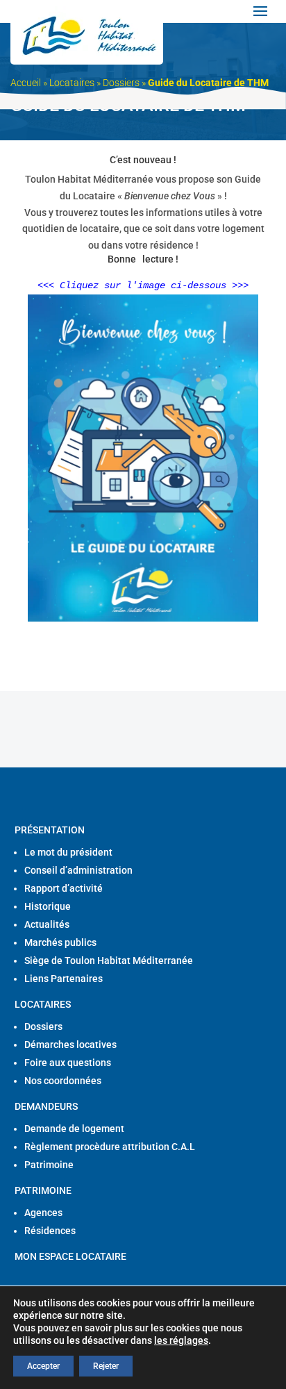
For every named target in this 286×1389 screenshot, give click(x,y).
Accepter (43, 1366)
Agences (43, 1212)
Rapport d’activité (63, 888)
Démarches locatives (70, 1044)
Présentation (50, 829)
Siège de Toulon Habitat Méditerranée (108, 960)
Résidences (50, 1230)
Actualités (46, 924)
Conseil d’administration (78, 870)
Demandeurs (46, 1106)
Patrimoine (49, 1164)
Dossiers (121, 82)
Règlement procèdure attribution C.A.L (109, 1146)
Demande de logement (74, 1128)
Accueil (25, 82)
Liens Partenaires (63, 978)
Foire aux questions (67, 1062)
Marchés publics (60, 942)
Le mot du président (68, 852)
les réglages (181, 1340)
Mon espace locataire (70, 1256)
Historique (47, 906)
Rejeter (106, 1366)
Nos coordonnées (62, 1080)
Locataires (71, 82)
